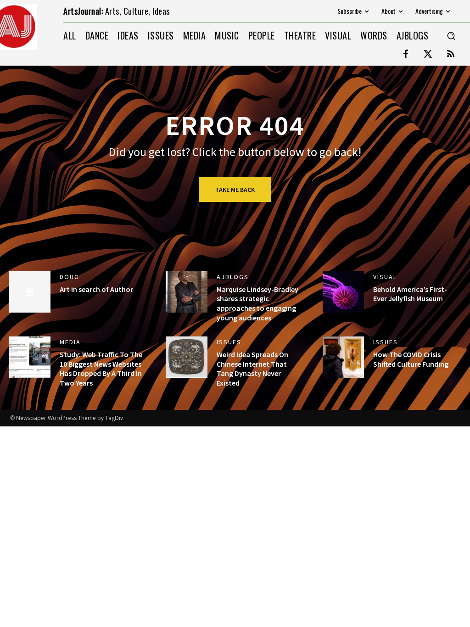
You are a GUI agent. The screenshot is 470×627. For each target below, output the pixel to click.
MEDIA (70, 342)
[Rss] (451, 55)
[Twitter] (428, 55)
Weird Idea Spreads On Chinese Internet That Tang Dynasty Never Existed (252, 368)
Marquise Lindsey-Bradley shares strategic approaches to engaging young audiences (257, 303)
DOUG (69, 277)
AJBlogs (233, 277)
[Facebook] (406, 55)
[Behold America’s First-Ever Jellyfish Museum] (343, 292)
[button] (451, 35)
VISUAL (385, 277)
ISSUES (229, 342)
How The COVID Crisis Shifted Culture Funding (410, 359)
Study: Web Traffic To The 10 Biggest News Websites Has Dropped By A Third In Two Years (101, 368)
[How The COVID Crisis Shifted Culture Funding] (343, 357)
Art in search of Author (96, 289)
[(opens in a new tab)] (186, 357)
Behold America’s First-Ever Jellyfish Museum (410, 294)
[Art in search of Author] (29, 292)
